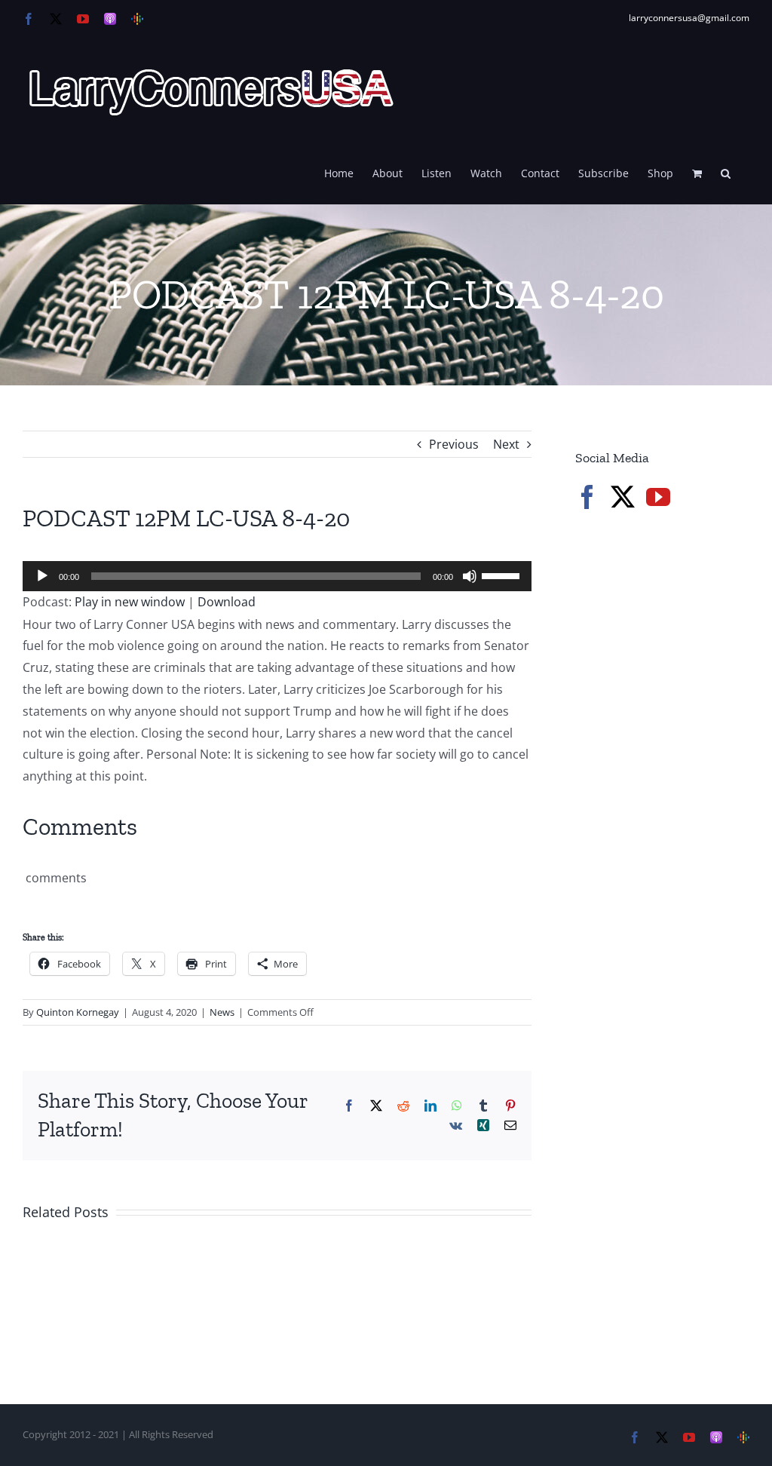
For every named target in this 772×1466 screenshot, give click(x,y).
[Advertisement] (673, 648)
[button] (726, 172)
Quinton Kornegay (77, 1012)
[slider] (503, 574)
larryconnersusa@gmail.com (689, 17)
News (222, 1012)
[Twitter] (623, 497)
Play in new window (130, 601)
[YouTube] (658, 497)
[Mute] (469, 576)
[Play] (42, 576)
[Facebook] (587, 497)
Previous (454, 444)
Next (506, 444)
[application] (277, 576)
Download (227, 601)
